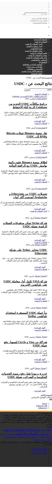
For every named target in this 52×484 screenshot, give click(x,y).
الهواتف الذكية (10, 434)
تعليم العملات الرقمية (38, 53)
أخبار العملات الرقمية (33, 44)
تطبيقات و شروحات (34, 67)
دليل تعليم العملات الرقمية (36, 58)
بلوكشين (3, 434)
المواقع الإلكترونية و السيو (32, 71)
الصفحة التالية (46, 395)
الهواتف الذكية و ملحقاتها (32, 64)
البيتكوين (43, 433)
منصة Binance (39, 440)
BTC (49, 430)
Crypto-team (40, 99)
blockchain (44, 430)
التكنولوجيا (43, 62)
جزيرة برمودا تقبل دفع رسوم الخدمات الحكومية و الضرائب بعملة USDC (24, 375)
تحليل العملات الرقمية (33, 51)
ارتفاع (50, 434)
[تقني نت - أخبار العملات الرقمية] (38, 31)
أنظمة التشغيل (36, 74)
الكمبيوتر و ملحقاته (34, 69)
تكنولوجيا (48, 437)
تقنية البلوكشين (36, 49)
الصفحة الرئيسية (40, 39)
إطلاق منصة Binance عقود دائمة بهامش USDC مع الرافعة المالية (27, 164)
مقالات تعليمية (30, 437)
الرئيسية (48, 78)
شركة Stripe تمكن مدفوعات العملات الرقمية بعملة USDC (25, 224)
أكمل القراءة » (39, 121)
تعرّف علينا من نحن (39, 18)
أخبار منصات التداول (34, 46)
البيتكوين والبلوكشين (39, 60)
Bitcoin (36, 429)
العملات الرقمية (41, 42)
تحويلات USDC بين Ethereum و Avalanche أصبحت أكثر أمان (28, 195)
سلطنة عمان (40, 437)
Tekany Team (40, 276)
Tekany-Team (40, 218)
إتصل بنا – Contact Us (38, 20)
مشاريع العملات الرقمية (37, 55)
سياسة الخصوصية (40, 23)
